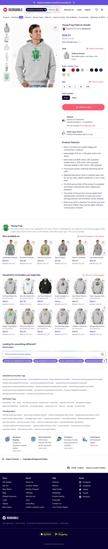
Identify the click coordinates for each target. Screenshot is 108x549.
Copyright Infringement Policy (35, 459)
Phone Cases (38, 17)
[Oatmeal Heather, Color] (87, 70)
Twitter (85, 489)
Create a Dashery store (35, 507)
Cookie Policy (64, 523)
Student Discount (9, 496)
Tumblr (85, 493)
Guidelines (56, 493)
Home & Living (59, 17)
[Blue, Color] (101, 70)
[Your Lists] (96, 9)
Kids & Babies (71, 17)
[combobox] (42, 10)
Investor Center (32, 486)
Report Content (12, 459)
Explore (6, 17)
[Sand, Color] (63, 74)
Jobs (28, 500)
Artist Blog (30, 503)
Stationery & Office (97, 17)
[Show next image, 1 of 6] (56, 55)
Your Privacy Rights (60, 507)
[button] (54, 2)
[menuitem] (6, 17)
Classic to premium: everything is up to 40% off (54, 2)
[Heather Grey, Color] (82, 70)
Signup (5, 503)
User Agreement (8, 523)
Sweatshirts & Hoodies (12, 376)
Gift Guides (7, 482)
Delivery (55, 482)
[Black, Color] (63, 70)
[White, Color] (68, 70)
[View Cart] (102, 9)
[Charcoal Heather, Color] (77, 70)
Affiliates (29, 493)
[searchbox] (54, 354)
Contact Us (56, 503)
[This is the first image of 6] (15, 55)
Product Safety (58, 496)
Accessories (83, 17)
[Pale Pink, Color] (68, 74)
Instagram (87, 482)
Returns (55, 486)
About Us (29, 482)
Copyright (56, 500)
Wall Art (48, 17)
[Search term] (57, 10)
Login (5, 500)
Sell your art (31, 496)
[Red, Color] (73, 70)
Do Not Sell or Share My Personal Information (42, 523)
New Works (7, 489)
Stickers (28, 17)
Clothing (16, 17)
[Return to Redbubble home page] (12, 10)
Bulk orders (7, 507)
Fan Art (5, 486)
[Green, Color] (91, 70)
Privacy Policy (20, 523)
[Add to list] (55, 27)
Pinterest (86, 497)
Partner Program (32, 489)
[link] (17, 361)
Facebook (87, 486)
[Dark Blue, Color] (96, 70)
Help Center (57, 489)
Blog (4, 493)
